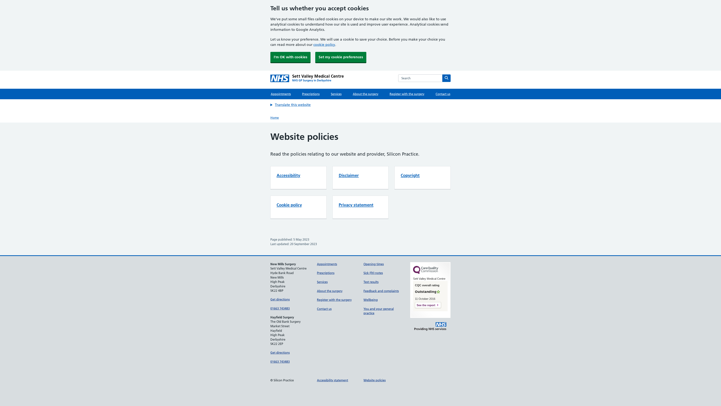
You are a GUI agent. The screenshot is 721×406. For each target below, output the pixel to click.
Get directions (280, 299)
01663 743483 (280, 308)
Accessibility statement (332, 380)
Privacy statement (356, 205)
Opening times (374, 264)
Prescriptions (311, 94)
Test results (371, 282)
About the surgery (365, 94)
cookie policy (324, 44)
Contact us (443, 94)
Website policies (375, 380)
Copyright (410, 175)
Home (274, 118)
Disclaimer (349, 175)
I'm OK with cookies (290, 57)
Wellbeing (371, 300)
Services (336, 94)
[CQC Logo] (425, 272)
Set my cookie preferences (341, 57)
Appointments (281, 94)
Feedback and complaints (381, 291)
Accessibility (288, 175)
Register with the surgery (407, 94)
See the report (426, 305)
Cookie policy (289, 205)
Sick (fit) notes (373, 273)
